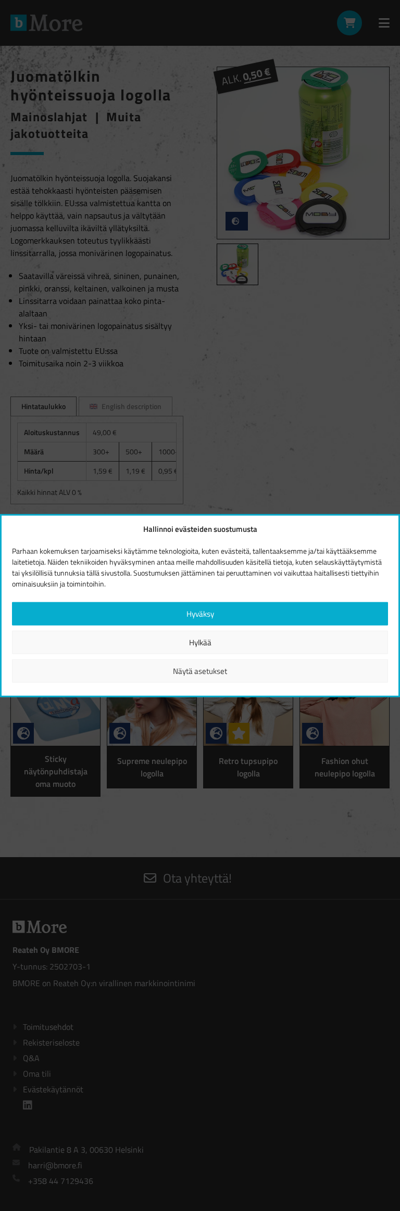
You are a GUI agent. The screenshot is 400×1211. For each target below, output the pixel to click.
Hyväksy (200, 613)
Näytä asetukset (200, 671)
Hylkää (200, 642)
